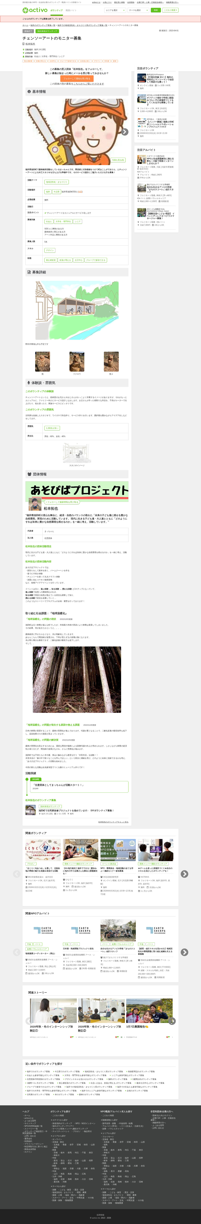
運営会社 (28, 1138)
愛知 (70, 1163)
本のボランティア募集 (64, 1094)
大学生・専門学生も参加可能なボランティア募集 (85, 1075)
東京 (91, 1152)
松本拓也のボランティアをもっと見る (113, 822)
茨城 (56, 1152)
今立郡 (56, 192)
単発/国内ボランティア (62, 1123)
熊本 (77, 1179)
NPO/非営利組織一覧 (33, 1126)
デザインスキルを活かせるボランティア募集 (84, 1079)
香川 (113, 1171)
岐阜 (56, 1163)
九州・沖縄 (57, 1176)
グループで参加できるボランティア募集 (44, 1087)
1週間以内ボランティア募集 (144, 1079)
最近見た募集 (119, 2)
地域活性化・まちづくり (62, 1192)
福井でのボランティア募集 (38, 1071)
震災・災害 (79, 1190)
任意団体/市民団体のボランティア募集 (43, 1079)
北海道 (56, 1145)
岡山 (77, 1174)
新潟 (56, 1160)
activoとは (96, 2)
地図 (80, 192)
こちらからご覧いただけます (88, 84)
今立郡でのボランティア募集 (67, 1071)
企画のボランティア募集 (137, 1091)
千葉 (84, 1152)
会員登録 (130, 2)
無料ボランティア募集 (117, 1079)
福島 (56, 1147)
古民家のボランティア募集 (38, 1094)
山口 (56, 1174)
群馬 (70, 1152)
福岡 (56, 1179)
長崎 (70, 1179)
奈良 (93, 1168)
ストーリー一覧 (31, 1129)
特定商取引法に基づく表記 (35, 1146)
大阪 (79, 1168)
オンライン (57, 1139)
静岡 (63, 1163)
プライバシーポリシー (34, 1144)
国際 (54, 1190)
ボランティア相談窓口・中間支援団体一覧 (35, 1132)
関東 (54, 1150)
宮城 (79, 1145)
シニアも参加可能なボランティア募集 (128, 1075)
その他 (91, 1198)
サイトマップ (30, 1123)
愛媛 (120, 1171)
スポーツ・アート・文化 (62, 1198)
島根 (70, 1174)
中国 (54, 1171)
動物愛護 (69, 1200)
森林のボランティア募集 (89, 1094)
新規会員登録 (30, 1149)
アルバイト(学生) (109, 1126)
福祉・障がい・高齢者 (74, 1195)
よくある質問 (30, 1121)
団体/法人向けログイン (162, 1115)
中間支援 (80, 1198)
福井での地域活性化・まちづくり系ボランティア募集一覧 (82, 25)
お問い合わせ (30, 1136)
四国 (104, 1168)
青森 (65, 1145)
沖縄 (65, 1182)
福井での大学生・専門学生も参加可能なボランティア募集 (52, 1091)
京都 (72, 1168)
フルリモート (108, 1137)
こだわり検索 (169, 10)
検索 (156, 10)
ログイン (28, 1152)
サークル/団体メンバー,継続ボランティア (70, 1129)
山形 (93, 1145)
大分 (84, 1179)
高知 (127, 1171)
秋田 (86, 1145)
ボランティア (56, 10)
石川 (70, 1160)
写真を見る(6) (118, 160)
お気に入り (107, 2)
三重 (77, 1163)
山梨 (84, 1160)
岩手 (72, 1145)
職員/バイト (71, 10)
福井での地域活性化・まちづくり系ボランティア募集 (89, 1087)
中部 (54, 1158)
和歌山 (56, 1168)
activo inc (96, 1218)
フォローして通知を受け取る (77, 78)
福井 (48, 192)
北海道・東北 (58, 1142)
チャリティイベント (61, 1131)
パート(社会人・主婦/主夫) (131, 1126)
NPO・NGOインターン (85, 1123)
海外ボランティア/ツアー (63, 1126)
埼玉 (77, 1152)
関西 (54, 1166)
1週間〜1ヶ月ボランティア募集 (40, 1083)
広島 (84, 1174)
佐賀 (63, 1179)
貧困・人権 (57, 1195)
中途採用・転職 (126, 1123)
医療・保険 (57, 1200)
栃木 (63, 1152)
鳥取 (63, 1174)
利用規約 (28, 1141)
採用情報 (100, 1215)
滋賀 (65, 1168)
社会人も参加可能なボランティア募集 (43, 1075)
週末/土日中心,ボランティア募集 (150, 1083)
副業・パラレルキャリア (112, 1129)
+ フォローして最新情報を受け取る (62, 502)
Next (184, 874)
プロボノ (77, 1131)
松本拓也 (30, 44)
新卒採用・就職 (109, 1123)
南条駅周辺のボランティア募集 (141, 1071)
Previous (16, 874)
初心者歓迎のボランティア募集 (72, 1083)
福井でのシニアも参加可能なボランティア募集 (102, 1091)
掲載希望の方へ (172, 2)
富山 (63, 1160)
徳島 (106, 1171)
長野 (91, 1160)
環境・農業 (81, 1192)
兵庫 (86, 1168)
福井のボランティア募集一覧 (42, 25)
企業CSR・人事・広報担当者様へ (150, 2)
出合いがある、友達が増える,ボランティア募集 (111, 1083)
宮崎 (91, 1179)
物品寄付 (88, 1131)
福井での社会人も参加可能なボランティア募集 (137, 1087)
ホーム (25, 25)
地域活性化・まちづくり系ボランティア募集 (104, 1071)
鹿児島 (56, 1182)
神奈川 (56, 1155)
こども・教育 (65, 1190)
